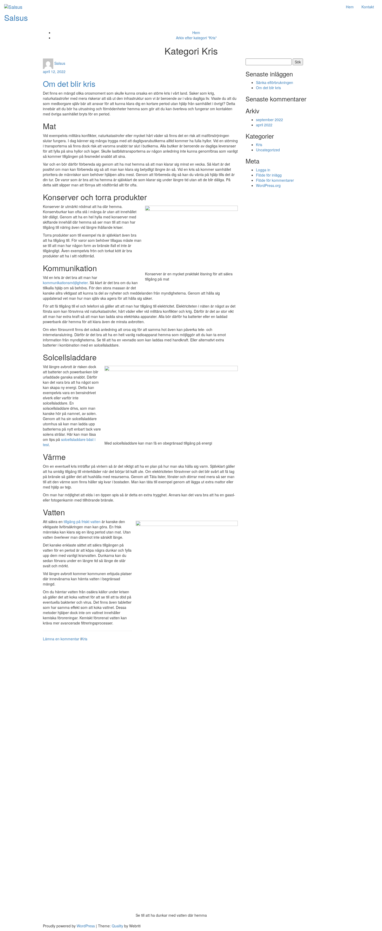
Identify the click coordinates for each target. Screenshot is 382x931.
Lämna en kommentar (61, 638)
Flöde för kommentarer (275, 180)
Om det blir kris (69, 83)
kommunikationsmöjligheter (65, 282)
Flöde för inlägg (269, 175)
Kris (84, 638)
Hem (350, 6)
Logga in (263, 169)
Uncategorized (268, 149)
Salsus (16, 17)
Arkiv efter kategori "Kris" (196, 37)
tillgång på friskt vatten (82, 521)
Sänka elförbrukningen (274, 82)
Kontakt (367, 6)
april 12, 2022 (54, 71)
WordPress (86, 925)
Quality (117, 925)
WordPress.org (268, 185)
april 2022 (264, 124)
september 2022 (269, 119)
